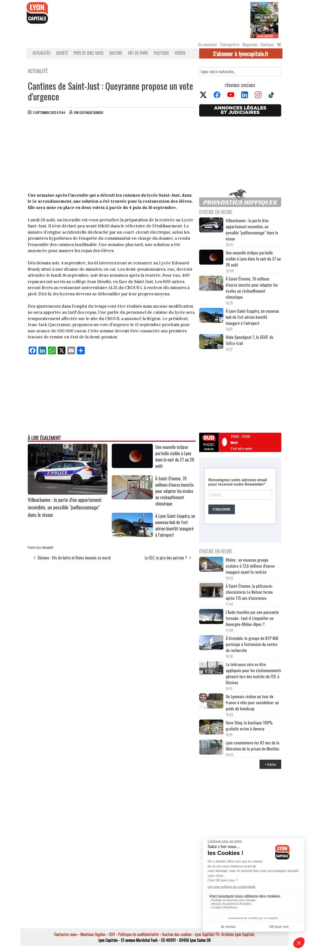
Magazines (250, 44)
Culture (115, 53)
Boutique (267, 44)
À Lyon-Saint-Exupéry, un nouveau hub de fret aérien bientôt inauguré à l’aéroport (175, 525)
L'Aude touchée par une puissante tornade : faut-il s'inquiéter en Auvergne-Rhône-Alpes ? (252, 618)
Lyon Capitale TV (207, 934)
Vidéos (180, 53)
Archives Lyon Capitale (237, 934)
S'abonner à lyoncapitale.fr (241, 53)
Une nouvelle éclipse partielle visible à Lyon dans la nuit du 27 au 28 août (174, 456)
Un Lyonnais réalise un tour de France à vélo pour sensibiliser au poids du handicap (252, 702)
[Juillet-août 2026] (264, 19)
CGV (112, 934)
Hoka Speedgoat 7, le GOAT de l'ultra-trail (249, 340)
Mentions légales (92, 934)
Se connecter (207, 44)
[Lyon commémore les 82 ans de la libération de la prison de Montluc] (211, 748)
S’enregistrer (230, 44)
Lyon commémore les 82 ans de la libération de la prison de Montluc (252, 746)
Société (62, 53)
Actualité (47, 547)
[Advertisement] (112, 155)
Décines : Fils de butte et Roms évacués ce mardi (74, 558)
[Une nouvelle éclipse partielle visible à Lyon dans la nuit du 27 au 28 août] (132, 466)
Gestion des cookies (177, 934)
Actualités (41, 53)
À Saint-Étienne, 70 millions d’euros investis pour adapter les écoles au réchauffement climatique (174, 491)
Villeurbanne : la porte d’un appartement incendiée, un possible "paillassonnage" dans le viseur (65, 507)
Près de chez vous (88, 53)
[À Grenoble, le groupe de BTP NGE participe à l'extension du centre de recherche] (211, 643)
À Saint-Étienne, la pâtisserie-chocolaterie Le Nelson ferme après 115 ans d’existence (249, 592)
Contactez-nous (65, 934)
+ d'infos (270, 764)
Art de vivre (138, 53)
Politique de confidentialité (138, 934)
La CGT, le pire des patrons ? (166, 558)
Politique (161, 53)
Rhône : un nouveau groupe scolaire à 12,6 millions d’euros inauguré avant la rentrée (250, 566)
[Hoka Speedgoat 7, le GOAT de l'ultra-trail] (211, 342)
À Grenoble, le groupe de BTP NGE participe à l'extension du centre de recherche (252, 644)
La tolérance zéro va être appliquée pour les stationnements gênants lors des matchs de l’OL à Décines (253, 673)
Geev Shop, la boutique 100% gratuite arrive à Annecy (249, 726)
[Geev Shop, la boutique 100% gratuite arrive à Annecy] (211, 728)
